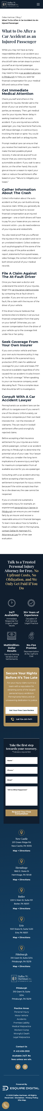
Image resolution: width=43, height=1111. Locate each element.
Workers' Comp (21, 1030)
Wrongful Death (22, 1033)
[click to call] (5, 1105)
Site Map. (22, 1100)
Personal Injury (21, 1012)
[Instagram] (25, 1066)
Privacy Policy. (32, 1098)
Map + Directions (21, 851)
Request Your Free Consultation (21, 813)
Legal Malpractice (21, 1037)
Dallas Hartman (8, 17)
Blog (18, 17)
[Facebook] (18, 1066)
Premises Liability (21, 1023)
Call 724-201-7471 (24, 719)
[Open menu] (38, 4)
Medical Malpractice (21, 1026)
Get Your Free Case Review (21, 710)
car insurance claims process (25, 290)
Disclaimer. (20, 1098)
